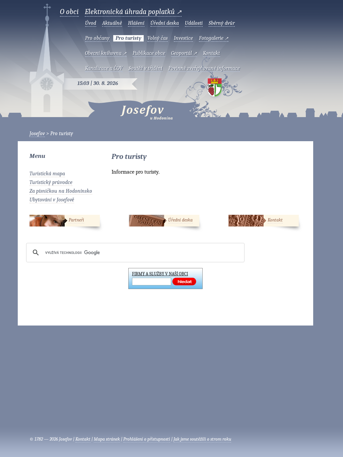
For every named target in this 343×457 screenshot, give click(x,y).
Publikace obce (149, 53)
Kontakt (211, 53)
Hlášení (136, 23)
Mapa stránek (107, 439)
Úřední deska (164, 23)
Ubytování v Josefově (51, 200)
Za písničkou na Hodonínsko (60, 191)
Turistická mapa (47, 174)
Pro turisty (128, 38)
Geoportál (184, 53)
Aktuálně (112, 23)
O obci (69, 11)
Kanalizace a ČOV (104, 68)
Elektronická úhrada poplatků (133, 11)
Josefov (128, 108)
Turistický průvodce (50, 182)
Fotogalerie (213, 38)
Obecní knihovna (106, 53)
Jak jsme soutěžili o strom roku (202, 439)
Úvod (90, 23)
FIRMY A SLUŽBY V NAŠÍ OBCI (160, 273)
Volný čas (157, 38)
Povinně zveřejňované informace (204, 68)
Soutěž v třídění (145, 68)
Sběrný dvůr (222, 23)
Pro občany (97, 38)
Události (194, 23)
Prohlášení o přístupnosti (146, 439)
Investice (183, 38)
